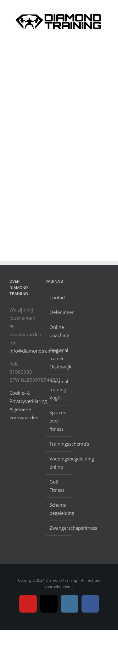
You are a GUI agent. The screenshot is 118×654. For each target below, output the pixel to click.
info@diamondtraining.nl (36, 351)
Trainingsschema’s (59, 444)
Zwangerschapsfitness (59, 528)
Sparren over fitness (57, 420)
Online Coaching (59, 331)
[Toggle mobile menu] (106, 39)
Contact (57, 297)
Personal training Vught (58, 389)
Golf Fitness (57, 485)
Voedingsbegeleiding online (59, 462)
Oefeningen (59, 312)
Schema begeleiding (59, 509)
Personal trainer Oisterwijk (59, 358)
